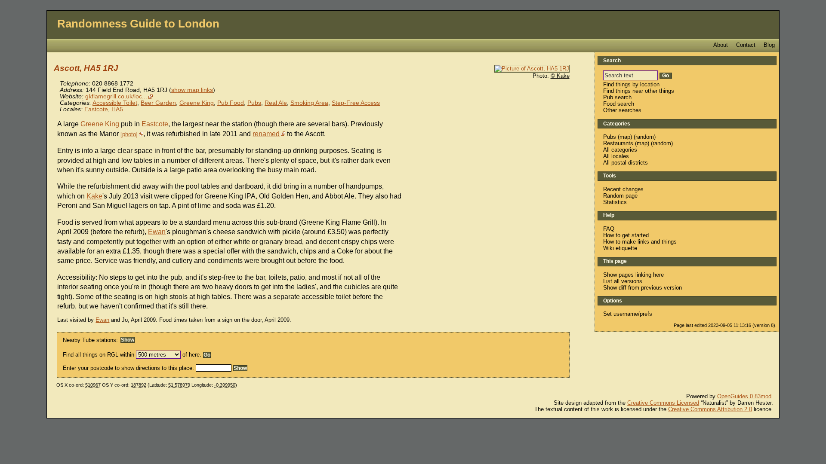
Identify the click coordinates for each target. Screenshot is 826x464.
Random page (620, 195)
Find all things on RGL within (98, 354)
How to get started (626, 235)
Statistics (615, 202)
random (644, 137)
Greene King (196, 103)
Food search (618, 104)
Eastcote (96, 109)
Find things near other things (638, 91)
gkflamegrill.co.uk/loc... (116, 96)
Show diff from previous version (642, 287)
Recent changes (623, 189)
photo (129, 134)
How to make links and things (640, 241)
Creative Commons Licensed (663, 403)
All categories (620, 150)
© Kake (560, 76)
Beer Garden (158, 103)
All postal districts (625, 162)
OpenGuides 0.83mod (744, 396)
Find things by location (631, 84)
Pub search (617, 97)
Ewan (157, 231)
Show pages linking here (633, 275)
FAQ (608, 229)
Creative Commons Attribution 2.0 (710, 409)
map (625, 137)
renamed (266, 133)
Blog (769, 45)
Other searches (622, 110)
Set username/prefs (627, 314)
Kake (94, 196)
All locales (616, 156)
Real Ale (276, 103)
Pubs (254, 103)
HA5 (117, 109)
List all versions (622, 281)
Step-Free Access (356, 103)
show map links (192, 90)
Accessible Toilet (114, 103)
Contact (745, 45)
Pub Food (230, 103)
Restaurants (618, 143)
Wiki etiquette (620, 248)
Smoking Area (309, 103)
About (720, 45)
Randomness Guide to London (138, 24)
